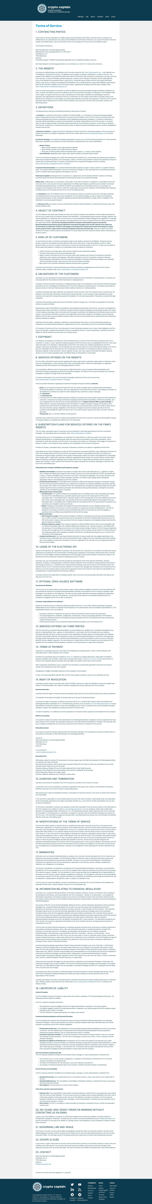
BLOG (107, 16)
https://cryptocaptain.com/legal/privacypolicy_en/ (51, 86)
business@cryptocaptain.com (97, 133)
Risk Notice (113, 1186)
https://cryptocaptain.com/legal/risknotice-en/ (87, 981)
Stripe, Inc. (69, 657)
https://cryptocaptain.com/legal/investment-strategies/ (53, 163)
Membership (94, 1188)
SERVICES (81, 16)
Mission (94, 1186)
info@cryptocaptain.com (107, 1118)
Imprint (112, 1197)
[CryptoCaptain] (54, 8)
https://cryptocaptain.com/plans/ (81, 433)
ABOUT (93, 16)
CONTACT (100, 16)
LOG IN (113, 16)
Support (94, 1193)
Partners (101, 1194)
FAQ (87, 16)
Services (93, 1190)
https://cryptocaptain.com (93, 72)
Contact (90, 1198)
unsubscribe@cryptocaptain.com (101, 703)
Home (101, 1186)
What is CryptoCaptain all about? (103, 1190)
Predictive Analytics (73, 1199)
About (95, 1195)
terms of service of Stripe (94, 659)
